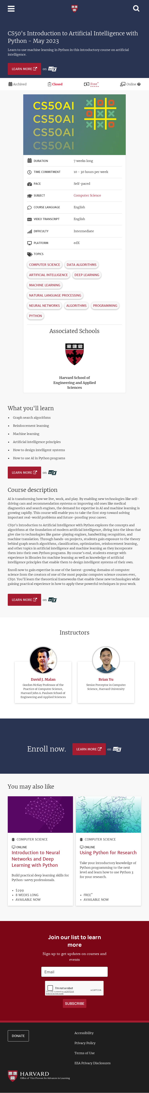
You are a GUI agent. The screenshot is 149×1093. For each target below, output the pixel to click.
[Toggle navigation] (11, 9)
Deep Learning (86, 275)
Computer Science (87, 195)
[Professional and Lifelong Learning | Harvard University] (74, 8)
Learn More (22, 69)
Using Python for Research (108, 852)
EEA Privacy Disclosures (92, 1063)
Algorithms (76, 306)
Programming (105, 306)
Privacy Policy (84, 1043)
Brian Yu (106, 679)
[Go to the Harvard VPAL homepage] (39, 1076)
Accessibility (84, 1033)
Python (35, 316)
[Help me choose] (138, 84)
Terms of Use (84, 1053)
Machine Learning (44, 285)
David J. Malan (43, 679)
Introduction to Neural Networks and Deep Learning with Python (36, 859)
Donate (18, 1036)
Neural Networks (44, 306)
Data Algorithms (81, 265)
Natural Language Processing (55, 295)
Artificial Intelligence (48, 275)
